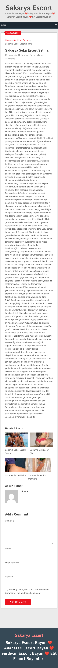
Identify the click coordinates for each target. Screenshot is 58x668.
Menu (4, 25)
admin (14, 55)
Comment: (10, 520)
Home (8, 40)
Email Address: (12, 562)
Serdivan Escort (21, 40)
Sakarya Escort (29, 7)
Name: (8, 548)
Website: (9, 576)
